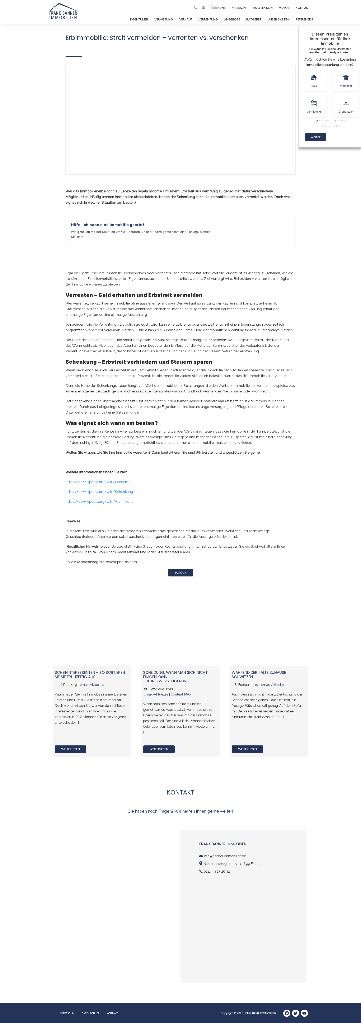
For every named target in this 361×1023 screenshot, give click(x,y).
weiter (315, 137)
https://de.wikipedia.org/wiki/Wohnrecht (99, 502)
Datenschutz (90, 1013)
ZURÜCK (180, 572)
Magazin (239, 7)
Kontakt (303, 7)
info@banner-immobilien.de (225, 856)
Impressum (67, 1013)
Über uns (218, 7)
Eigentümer (139, 19)
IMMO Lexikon (262, 7)
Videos (284, 7)
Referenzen (304, 19)
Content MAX (181, 694)
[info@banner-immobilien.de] (204, 7)
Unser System (278, 19)
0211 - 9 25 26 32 (217, 871)
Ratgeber (253, 19)
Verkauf (185, 19)
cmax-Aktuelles (92, 685)
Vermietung (163, 19)
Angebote (232, 19)
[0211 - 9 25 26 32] (196, 7)
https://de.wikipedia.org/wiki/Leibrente (98, 482)
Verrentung (208, 19)
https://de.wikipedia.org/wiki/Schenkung (99, 492)
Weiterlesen (70, 749)
